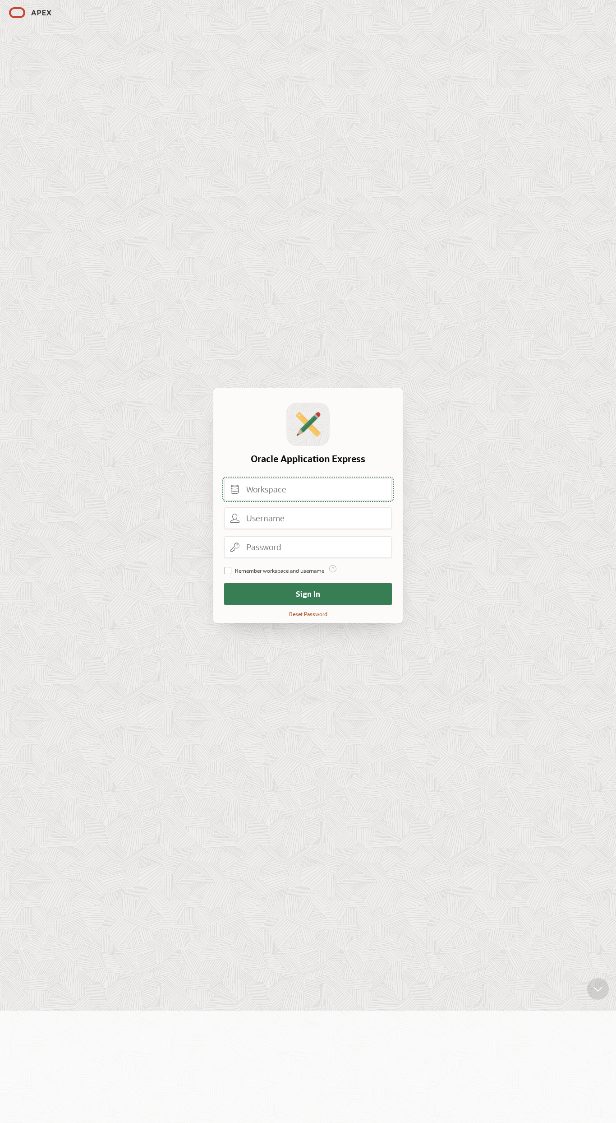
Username (235, 518)
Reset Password (308, 613)
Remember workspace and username (279, 570)
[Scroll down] (598, 989)
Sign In (308, 594)
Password (235, 547)
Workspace (235, 489)
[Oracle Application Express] (30, 13)
